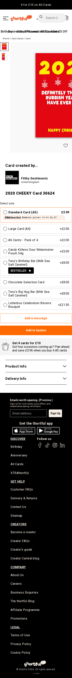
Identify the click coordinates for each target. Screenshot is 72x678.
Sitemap (16, 516)
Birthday (6, 31)
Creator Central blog (25, 558)
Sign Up (55, 413)
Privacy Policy (21, 644)
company (18, 567)
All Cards (17, 464)
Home (6, 38)
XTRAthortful (20, 473)
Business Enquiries (24, 592)
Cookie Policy (21, 652)
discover (18, 439)
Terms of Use (20, 635)
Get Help (18, 481)
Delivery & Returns (24, 498)
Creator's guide (21, 549)
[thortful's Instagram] (55, 447)
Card (28, 38)
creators (18, 524)
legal (15, 627)
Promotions (19, 618)
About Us (17, 575)
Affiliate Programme (25, 610)
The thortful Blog (23, 601)
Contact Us (18, 507)
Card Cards (17, 38)
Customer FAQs (22, 489)
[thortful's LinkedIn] (62, 447)
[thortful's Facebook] (40, 447)
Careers (16, 583)
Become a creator (23, 532)
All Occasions (50, 31)
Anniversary (19, 455)
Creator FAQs (20, 541)
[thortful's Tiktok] (47, 447)
